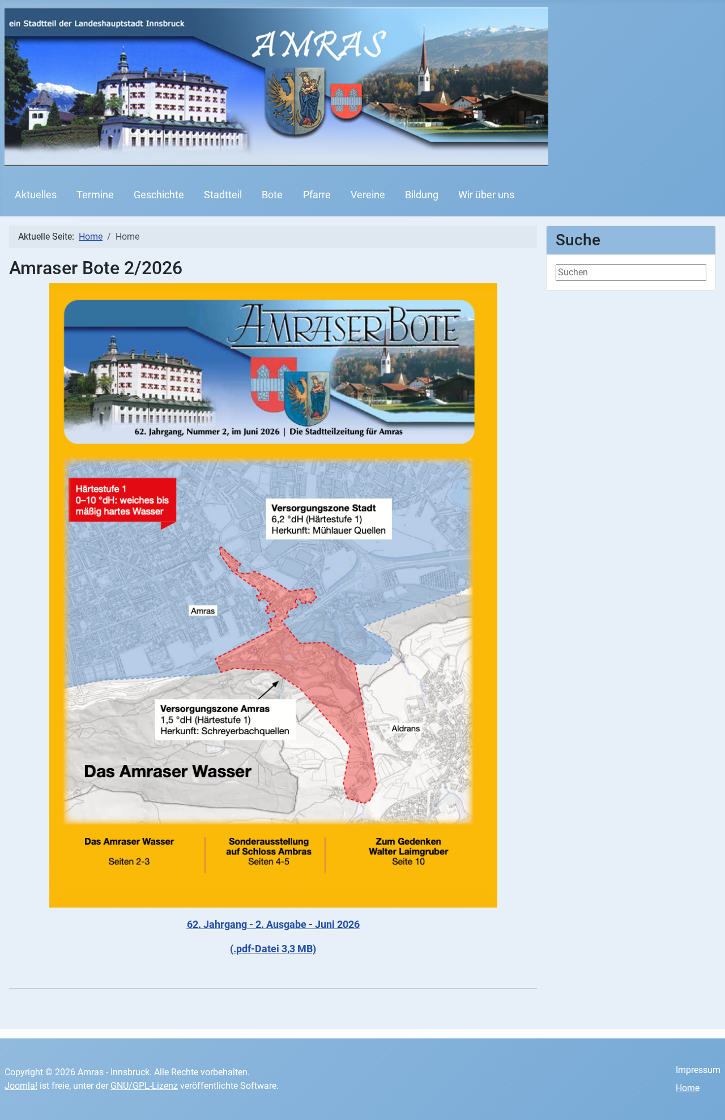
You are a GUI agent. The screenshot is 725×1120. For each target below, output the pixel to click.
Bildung (421, 195)
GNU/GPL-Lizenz (144, 1085)
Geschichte (159, 195)
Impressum (698, 1069)
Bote (272, 195)
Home (688, 1088)
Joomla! (21, 1085)
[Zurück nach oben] (705, 1099)
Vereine (368, 195)
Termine (95, 195)
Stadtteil (223, 195)
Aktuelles (36, 195)
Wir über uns (486, 195)
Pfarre (317, 195)
